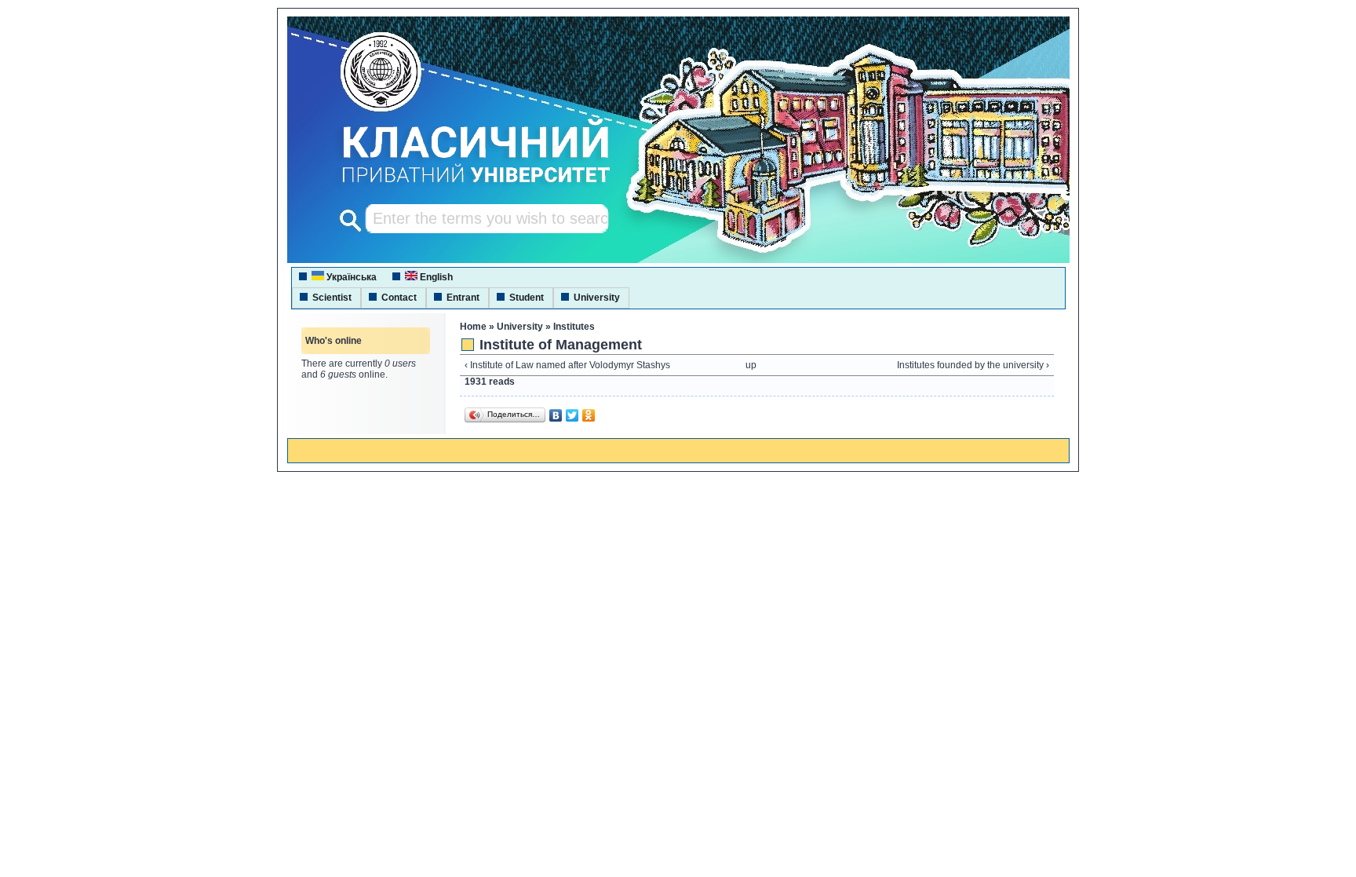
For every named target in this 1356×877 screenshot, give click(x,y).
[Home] (461, 184)
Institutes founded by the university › (973, 365)
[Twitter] (572, 415)
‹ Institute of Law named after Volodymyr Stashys (567, 365)
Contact (399, 297)
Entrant (463, 297)
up (750, 365)
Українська (350, 277)
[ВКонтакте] (556, 415)
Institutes (574, 326)
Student (526, 297)
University (597, 297)
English (435, 277)
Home (473, 326)
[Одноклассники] (589, 415)
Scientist (332, 297)
